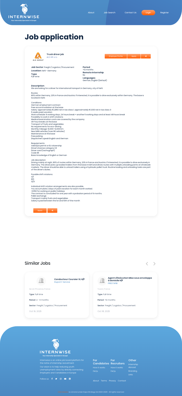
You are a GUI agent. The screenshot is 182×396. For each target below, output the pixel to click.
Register (164, 12)
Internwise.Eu (63, 392)
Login (148, 12)
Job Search (109, 12)
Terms (104, 380)
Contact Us (130, 12)
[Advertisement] (91, 237)
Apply (134, 56)
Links (130, 374)
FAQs (95, 371)
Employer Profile (116, 56)
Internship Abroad (133, 366)
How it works (99, 367)
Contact (122, 380)
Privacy (112, 380)
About (91, 12)
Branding (132, 371)
